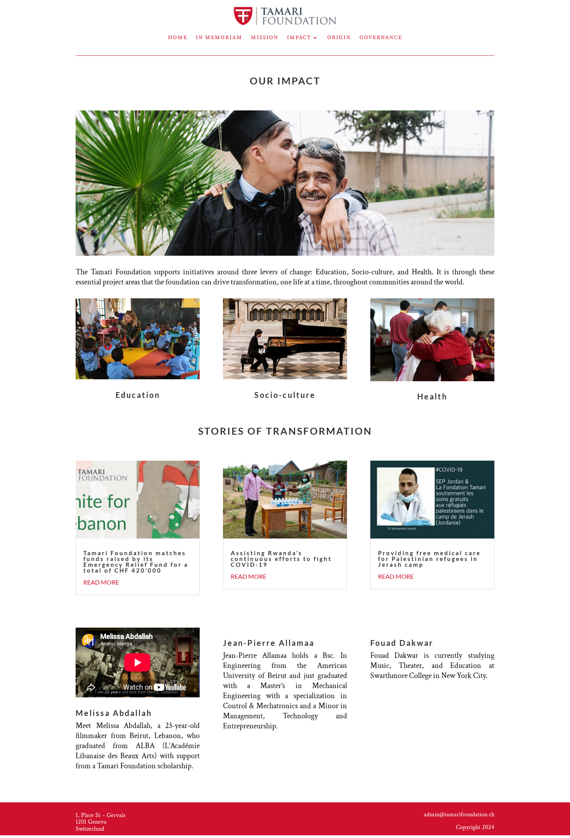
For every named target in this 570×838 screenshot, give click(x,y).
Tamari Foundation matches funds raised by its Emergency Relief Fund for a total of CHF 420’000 (135, 561)
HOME (177, 38)
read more (101, 582)
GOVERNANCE (380, 38)
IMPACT (299, 38)
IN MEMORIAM (219, 38)
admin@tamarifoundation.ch (459, 814)
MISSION (264, 38)
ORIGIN (339, 38)
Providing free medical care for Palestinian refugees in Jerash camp (429, 558)
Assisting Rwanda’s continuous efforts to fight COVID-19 (281, 558)
